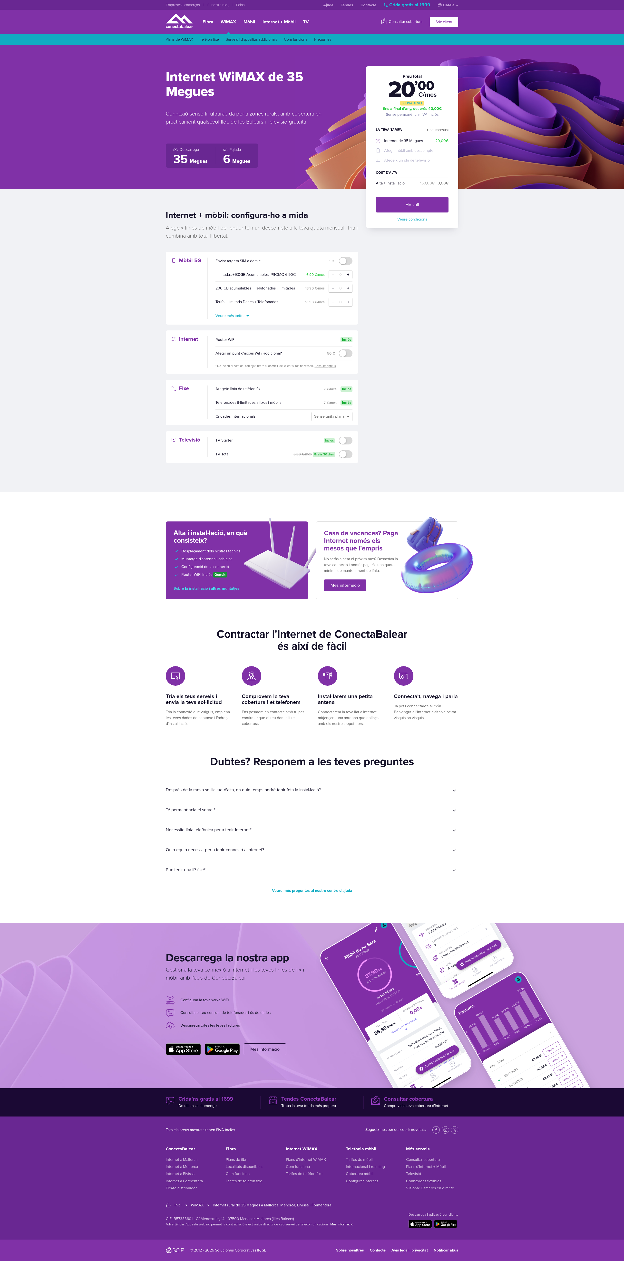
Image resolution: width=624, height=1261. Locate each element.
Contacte (368, 5)
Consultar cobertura (405, 21)
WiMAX (228, 22)
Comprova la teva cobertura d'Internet (416, 1102)
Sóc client (444, 21)
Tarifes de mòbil (359, 1159)
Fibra (208, 22)
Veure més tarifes (230, 315)
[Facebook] (436, 1130)
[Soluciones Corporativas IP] (175, 1250)
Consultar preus (325, 366)
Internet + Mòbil (279, 22)
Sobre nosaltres (350, 1250)
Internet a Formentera (184, 1181)
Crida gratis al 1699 (409, 5)
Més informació (345, 585)
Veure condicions (412, 219)
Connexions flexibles (423, 1181)
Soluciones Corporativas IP (237, 1250)
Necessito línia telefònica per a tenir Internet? (209, 829)
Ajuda (328, 5)
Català (449, 5)
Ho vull (412, 204)
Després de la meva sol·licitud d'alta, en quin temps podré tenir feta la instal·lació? (243, 789)
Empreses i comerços (183, 5)
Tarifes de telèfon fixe (244, 1181)
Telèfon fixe (209, 39)
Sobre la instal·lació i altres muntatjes (206, 588)
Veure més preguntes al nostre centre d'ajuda (312, 890)
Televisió (413, 1173)
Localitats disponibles (244, 1166)
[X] (454, 1130)
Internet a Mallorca (181, 1159)
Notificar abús (446, 1250)
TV (306, 22)
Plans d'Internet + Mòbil (426, 1166)
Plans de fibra (237, 1159)
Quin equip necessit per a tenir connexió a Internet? (215, 849)
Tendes (347, 5)
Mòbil (249, 22)
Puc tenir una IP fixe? (185, 869)
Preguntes (322, 39)
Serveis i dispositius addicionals (251, 39)
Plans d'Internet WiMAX (306, 1159)
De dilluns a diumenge (205, 1102)
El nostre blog (219, 5)
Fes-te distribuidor (181, 1188)
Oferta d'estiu (412, 103)
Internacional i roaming (365, 1166)
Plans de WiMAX (179, 39)
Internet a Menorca (182, 1166)
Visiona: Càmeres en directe (430, 1188)
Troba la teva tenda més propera (308, 1102)
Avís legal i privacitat (409, 1250)
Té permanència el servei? (190, 809)
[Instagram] (445, 1130)
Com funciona (295, 39)
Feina (240, 5)
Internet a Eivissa (180, 1173)
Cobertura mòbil (359, 1173)
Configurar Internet (362, 1181)
